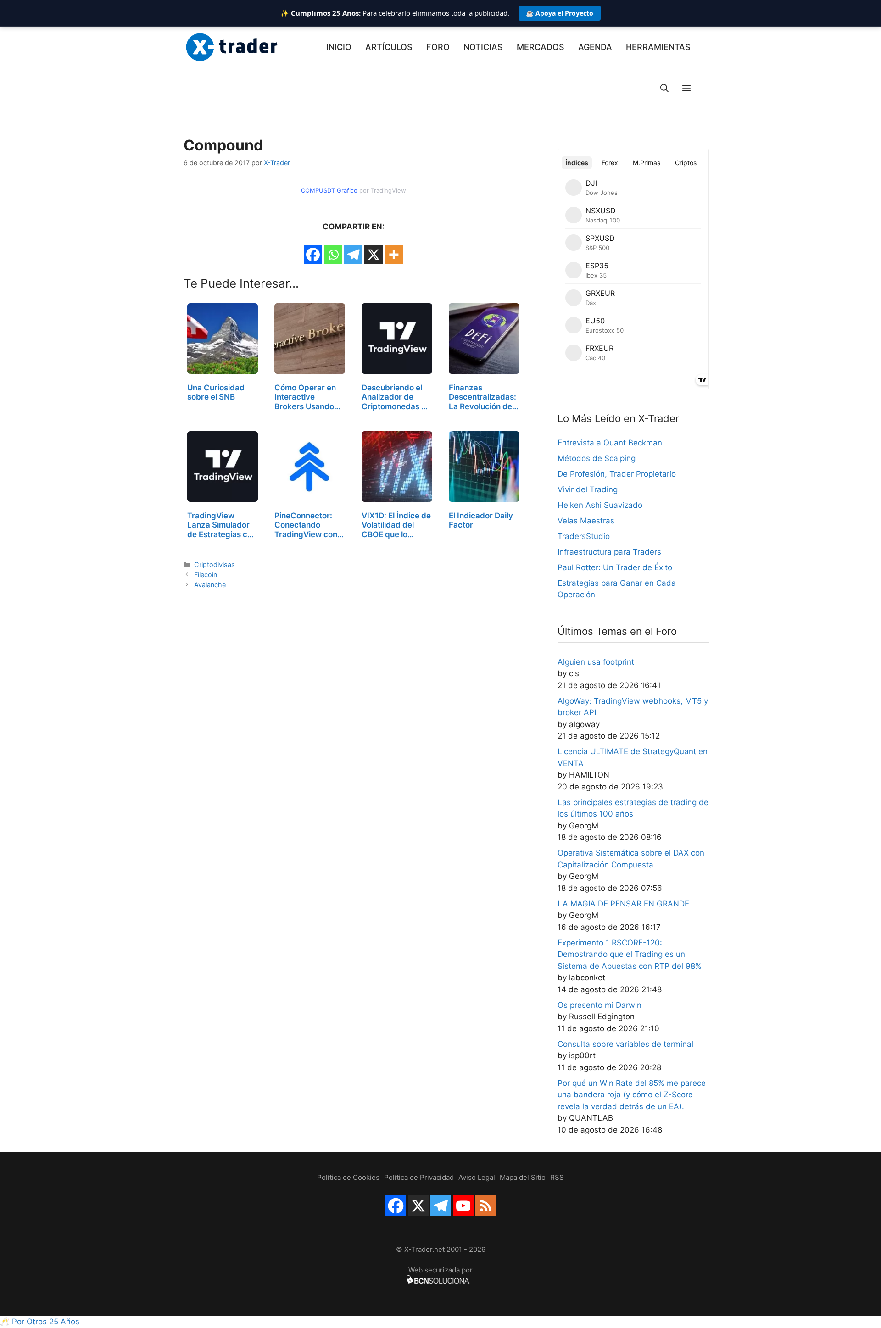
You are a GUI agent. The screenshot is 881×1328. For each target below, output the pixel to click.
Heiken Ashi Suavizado (600, 505)
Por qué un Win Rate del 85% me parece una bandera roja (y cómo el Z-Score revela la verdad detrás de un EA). (632, 1094)
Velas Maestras (586, 520)
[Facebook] (313, 254)
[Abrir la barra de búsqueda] (664, 88)
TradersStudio (584, 536)
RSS (557, 1177)
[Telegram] (353, 254)
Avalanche (210, 585)
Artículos (389, 47)
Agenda (595, 47)
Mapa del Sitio (523, 1177)
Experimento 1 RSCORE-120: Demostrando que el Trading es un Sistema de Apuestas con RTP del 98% (630, 954)
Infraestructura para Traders (609, 551)
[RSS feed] (485, 1205)
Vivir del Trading (588, 489)
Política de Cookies (348, 1177)
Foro (438, 47)
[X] (373, 254)
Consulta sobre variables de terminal (625, 1044)
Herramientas (658, 47)
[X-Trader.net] (232, 47)
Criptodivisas (214, 564)
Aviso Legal (476, 1177)
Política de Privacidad (419, 1177)
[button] (686, 88)
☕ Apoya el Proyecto (559, 13)
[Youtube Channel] (463, 1205)
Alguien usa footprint (596, 662)
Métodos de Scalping (597, 458)
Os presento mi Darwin (599, 1005)
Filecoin (205, 574)
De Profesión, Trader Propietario (617, 473)
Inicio (338, 47)
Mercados (540, 47)
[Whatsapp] (333, 254)
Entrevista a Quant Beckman (610, 442)
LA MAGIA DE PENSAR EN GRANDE (623, 903)
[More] (394, 254)
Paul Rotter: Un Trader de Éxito (615, 567)
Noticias (483, 47)
